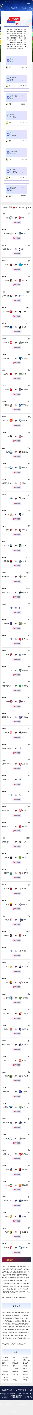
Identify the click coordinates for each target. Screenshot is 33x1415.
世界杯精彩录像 (7, 1390)
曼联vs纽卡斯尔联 (7, 1357)
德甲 (29, 1244)
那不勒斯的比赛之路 (8, 1371)
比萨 (13, 1360)
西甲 (29, 947)
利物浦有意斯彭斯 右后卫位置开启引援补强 (15, 1280)
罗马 (3, 1368)
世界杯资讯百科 (21, 1390)
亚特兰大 (25, 1363)
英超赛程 (5, 1380)
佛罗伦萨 (15, 1371)
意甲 (10, 67)
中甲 (29, 339)
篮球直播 (9, 1404)
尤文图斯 (25, 1374)
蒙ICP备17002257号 (16, 1396)
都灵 (13, 1366)
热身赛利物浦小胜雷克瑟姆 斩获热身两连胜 (15, 1286)
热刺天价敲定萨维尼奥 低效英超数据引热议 (15, 1266)
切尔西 (25, 1380)
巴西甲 (11, 159)
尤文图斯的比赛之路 (8, 1377)
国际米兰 (5, 1374)
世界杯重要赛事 (21, 1404)
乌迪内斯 (25, 1357)
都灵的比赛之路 (27, 1366)
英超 (10, 104)
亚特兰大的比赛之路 (8, 1366)
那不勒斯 (25, 1368)
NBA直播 (23, 8)
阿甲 (29, 604)
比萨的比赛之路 (27, 1360)
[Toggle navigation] (28, 4)
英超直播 (14, 8)
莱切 (3, 1363)
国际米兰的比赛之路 (18, 1374)
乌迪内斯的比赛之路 (8, 1360)
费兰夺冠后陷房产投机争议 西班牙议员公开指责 (17, 1289)
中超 (29, 370)
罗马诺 (14, 1380)
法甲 (29, 432)
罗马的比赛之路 (17, 1368)
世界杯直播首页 (16, 1397)
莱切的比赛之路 (17, 1363)
